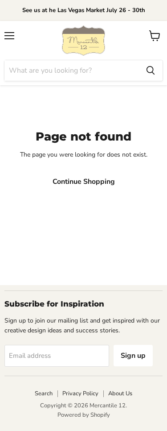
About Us (120, 394)
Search (44, 394)
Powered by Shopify (83, 415)
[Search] (150, 70)
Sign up (133, 356)
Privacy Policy (80, 394)
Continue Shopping (84, 181)
